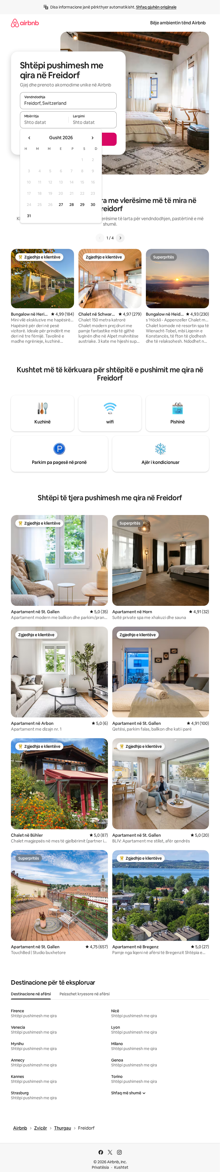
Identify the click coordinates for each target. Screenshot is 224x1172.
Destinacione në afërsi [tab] (31, 993)
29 (82, 204)
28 (71, 204)
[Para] (120, 238)
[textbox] (44, 122)
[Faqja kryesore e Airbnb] (25, 22)
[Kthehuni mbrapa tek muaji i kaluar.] (29, 137)
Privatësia (100, 1167)
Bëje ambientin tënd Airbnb (178, 23)
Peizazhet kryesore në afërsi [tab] (85, 993)
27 (61, 204)
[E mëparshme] (100, 238)
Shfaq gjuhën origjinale (156, 7)
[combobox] (68, 103)
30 (93, 204)
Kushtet (121, 1167)
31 (29, 215)
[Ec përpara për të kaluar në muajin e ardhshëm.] (92, 137)
